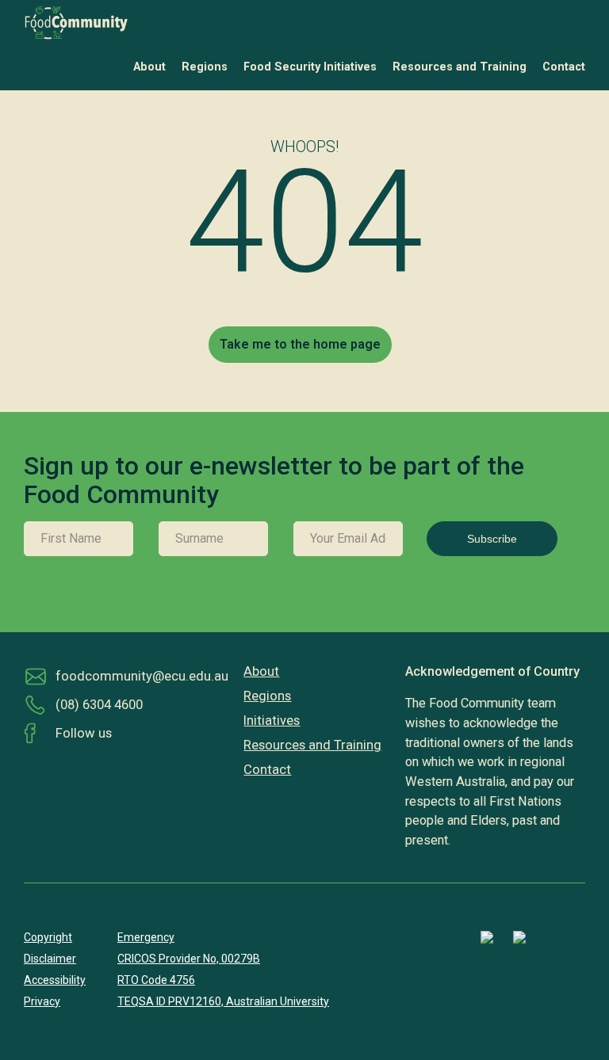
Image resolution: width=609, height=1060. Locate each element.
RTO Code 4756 (156, 980)
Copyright (48, 937)
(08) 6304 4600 (99, 704)
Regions (205, 67)
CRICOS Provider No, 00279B (188, 958)
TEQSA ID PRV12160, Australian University (223, 1001)
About (149, 67)
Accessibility (55, 980)
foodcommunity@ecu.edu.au (142, 676)
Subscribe (492, 538)
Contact (563, 67)
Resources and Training (460, 67)
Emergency (145, 937)
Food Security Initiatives (310, 67)
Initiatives (271, 720)
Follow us (84, 733)
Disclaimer (50, 958)
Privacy (42, 1001)
